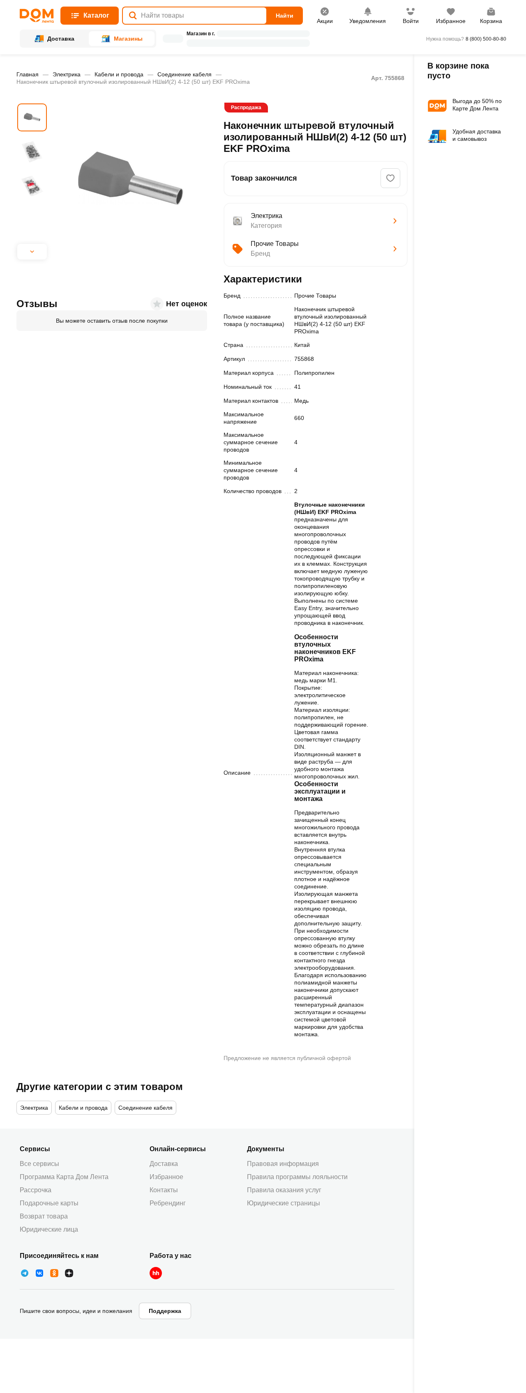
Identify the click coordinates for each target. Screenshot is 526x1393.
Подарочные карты (49, 1203)
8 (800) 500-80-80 (486, 39)
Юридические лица (49, 1229)
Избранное (166, 1176)
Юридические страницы (283, 1203)
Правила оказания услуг (284, 1189)
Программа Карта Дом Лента (64, 1176)
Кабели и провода (119, 74)
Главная (27, 74)
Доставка (164, 1163)
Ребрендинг (168, 1203)
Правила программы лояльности (297, 1176)
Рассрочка (35, 1189)
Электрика (67, 74)
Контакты (164, 1189)
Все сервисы (39, 1163)
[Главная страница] (37, 16)
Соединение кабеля (184, 74)
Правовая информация (283, 1163)
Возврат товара (44, 1216)
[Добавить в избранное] (390, 178)
